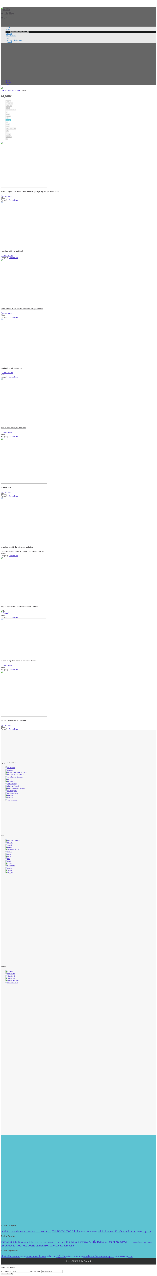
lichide (9, 852)
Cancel (9, 1274)
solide (9, 863)
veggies (10, 872)
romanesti (10, 798)
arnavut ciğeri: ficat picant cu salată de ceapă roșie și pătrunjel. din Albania (30, 191)
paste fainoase (11, 128)
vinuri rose (11, 978)
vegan (9, 870)
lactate (8, 114)
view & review (11, 36)
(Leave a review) (7, 196)
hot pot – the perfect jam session (13, 720)
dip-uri (9, 847)
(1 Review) (5, 613)
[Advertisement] (78, 61)
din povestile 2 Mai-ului (16, 788)
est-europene (12, 791)
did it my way (12, 784)
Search (8, 84)
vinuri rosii (11, 976)
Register (8, 82)
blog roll (9, 42)
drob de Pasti (6, 487)
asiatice (10, 770)
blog (7, 38)
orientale (10, 795)
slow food (11, 866)
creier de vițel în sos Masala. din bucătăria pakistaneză (22, 309)
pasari (8, 126)
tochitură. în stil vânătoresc (11, 368)
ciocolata (9, 106)
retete (8, 30)
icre (7, 112)
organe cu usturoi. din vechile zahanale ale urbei (19, 607)
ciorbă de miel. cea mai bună (12, 251)
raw (8, 859)
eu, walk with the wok (14, 40)
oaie (7, 118)
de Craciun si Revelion (15, 775)
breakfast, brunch (13, 840)
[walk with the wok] (9, 17)
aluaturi (8, 102)
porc (7, 133)
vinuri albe (11, 974)
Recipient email (35, 1271)
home (8, 27)
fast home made (13, 849)
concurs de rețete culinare (19, 32)
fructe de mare (11, 110)
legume (8, 116)
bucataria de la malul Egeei (17, 772)
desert (9, 845)
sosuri (126, 1231)
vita (7, 139)
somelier (9, 34)
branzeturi (9, 104)
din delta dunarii (13, 786)
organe (8, 120)
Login (8, 80)
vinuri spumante (13, 980)
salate (9, 861)
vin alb (8, 135)
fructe (8, 108)
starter (9, 868)
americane (11, 768)
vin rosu (8, 137)
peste (7, 130)
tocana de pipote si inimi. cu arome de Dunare (19, 661)
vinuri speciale (12, 983)
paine (8, 124)
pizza (9, 856)
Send (3, 1274)
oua (7, 122)
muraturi (83, 1231)
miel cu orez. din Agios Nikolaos (13, 428)
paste (9, 854)
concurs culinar (27, 1231)
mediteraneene (12, 793)
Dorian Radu (13, 200)
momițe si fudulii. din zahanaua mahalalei (17, 547)
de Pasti (10, 779)
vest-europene (12, 800)
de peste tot (11, 781)
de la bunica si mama (15, 777)
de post (10, 843)
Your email (5, 1271)
